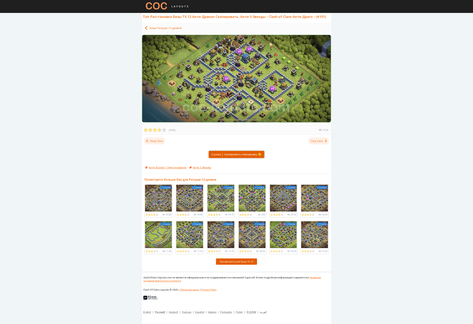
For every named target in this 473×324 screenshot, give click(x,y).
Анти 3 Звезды (202, 167)
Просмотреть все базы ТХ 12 (236, 261)
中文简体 (251, 312)
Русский (160, 312)
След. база (316, 141)
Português (226, 312)
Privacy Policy (209, 289)
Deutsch (173, 312)
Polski (239, 312)
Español (199, 312)
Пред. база (156, 141)
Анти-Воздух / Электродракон (167, 167)
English (147, 312)
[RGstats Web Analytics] (150, 298)
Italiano (212, 312)
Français (186, 312)
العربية (263, 312)
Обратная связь (189, 289)
